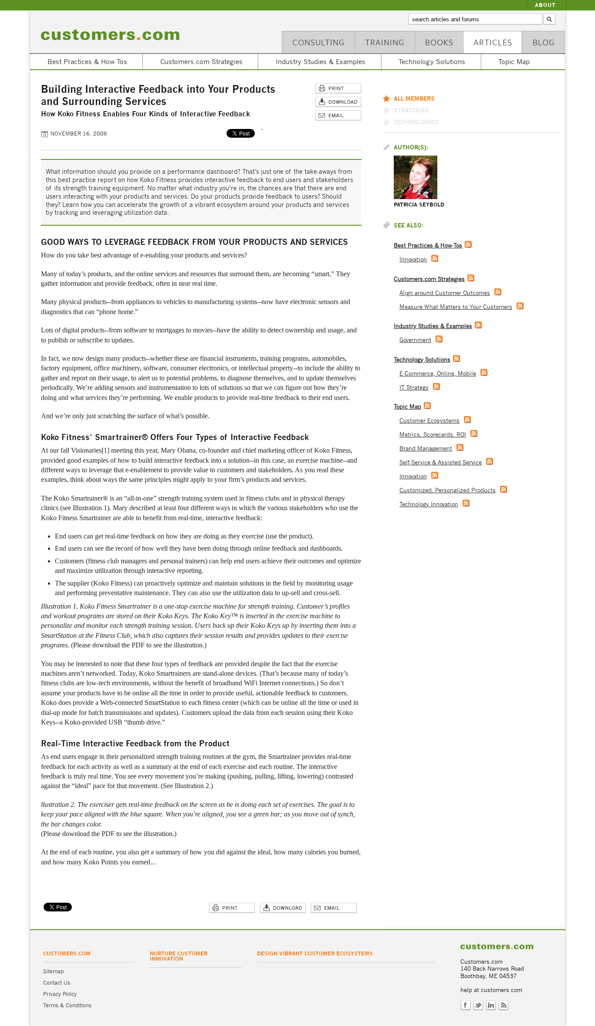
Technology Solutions (432, 61)
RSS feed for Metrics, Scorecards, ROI (473, 433)
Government (415, 340)
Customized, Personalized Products (447, 490)
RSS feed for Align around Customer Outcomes (497, 291)
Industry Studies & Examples (320, 61)
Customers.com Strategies (201, 61)
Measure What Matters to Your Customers (455, 307)
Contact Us (56, 982)
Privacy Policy (60, 994)
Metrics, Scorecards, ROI (432, 434)
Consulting (318, 42)
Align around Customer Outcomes (444, 293)
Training (385, 42)
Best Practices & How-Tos (87, 61)
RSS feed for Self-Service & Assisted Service (489, 461)
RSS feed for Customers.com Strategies (470, 277)
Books (439, 42)
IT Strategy (414, 387)
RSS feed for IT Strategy (436, 386)
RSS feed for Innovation (434, 258)
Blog (544, 42)
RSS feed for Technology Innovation (466, 503)
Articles (492, 42)
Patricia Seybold (419, 204)
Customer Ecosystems (429, 420)
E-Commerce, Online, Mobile (437, 373)
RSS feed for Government (439, 338)
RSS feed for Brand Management (459, 447)
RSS (503, 1005)
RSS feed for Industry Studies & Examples (478, 325)
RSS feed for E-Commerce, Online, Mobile (483, 372)
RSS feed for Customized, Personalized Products (503, 489)
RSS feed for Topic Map (427, 405)
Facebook (465, 1005)
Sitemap (53, 971)
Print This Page (338, 88)
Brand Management (425, 448)
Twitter (478, 1005)
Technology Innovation (428, 504)
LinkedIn (491, 1005)
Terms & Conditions (67, 1005)
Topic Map (514, 61)
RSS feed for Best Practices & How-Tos (468, 244)
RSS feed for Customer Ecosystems (467, 419)
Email (338, 115)
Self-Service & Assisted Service (440, 462)
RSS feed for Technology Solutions (456, 358)
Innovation (413, 259)
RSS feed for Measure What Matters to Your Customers (520, 305)
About (545, 5)
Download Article (338, 102)
